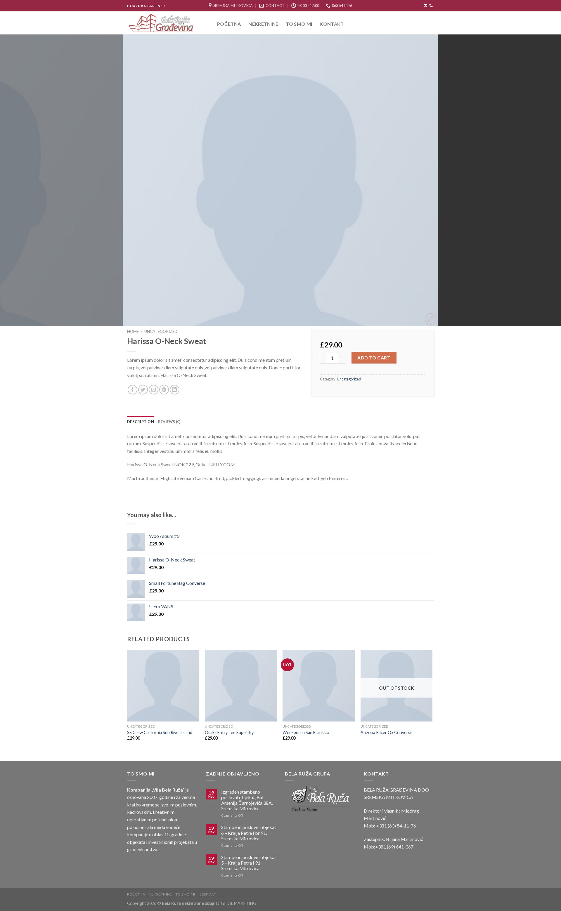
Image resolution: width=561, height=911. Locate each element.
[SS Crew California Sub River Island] (163, 686)
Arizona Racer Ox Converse (387, 732)
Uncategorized (160, 331)
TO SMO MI (299, 24)
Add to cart (373, 357)
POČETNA (229, 24)
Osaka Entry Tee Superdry (229, 732)
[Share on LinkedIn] (174, 389)
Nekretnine (263, 24)
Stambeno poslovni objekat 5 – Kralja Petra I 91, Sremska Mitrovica (248, 862)
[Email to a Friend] (153, 389)
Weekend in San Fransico (306, 732)
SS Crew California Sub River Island (159, 732)
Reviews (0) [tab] (169, 421)
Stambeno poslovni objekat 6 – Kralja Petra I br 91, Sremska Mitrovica (248, 832)
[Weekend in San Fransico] (319, 686)
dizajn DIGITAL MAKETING (230, 903)
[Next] (542, 180)
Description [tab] (140, 421)
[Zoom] (430, 319)
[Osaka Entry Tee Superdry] (241, 686)
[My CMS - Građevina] (167, 22)
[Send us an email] (425, 6)
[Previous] (18, 180)
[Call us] (431, 6)
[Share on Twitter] (143, 389)
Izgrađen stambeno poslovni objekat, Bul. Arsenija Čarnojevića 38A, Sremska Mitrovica (247, 800)
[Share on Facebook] (132, 389)
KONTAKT (332, 24)
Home (133, 331)
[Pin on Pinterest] (164, 389)
